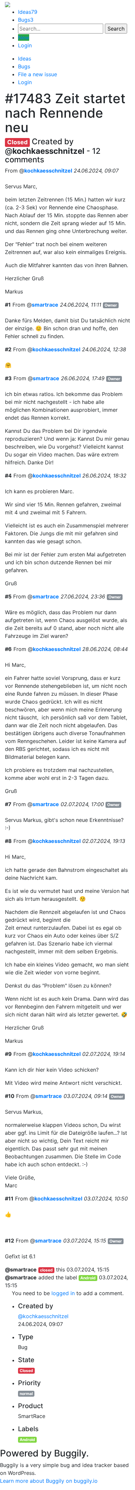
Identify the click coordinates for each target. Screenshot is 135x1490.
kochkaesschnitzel (48, 170)
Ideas (27, 12)
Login (25, 45)
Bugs (25, 19)
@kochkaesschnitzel (43, 1316)
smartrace (45, 304)
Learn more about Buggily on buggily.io (49, 1481)
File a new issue (37, 74)
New (23, 37)
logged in (63, 1293)
